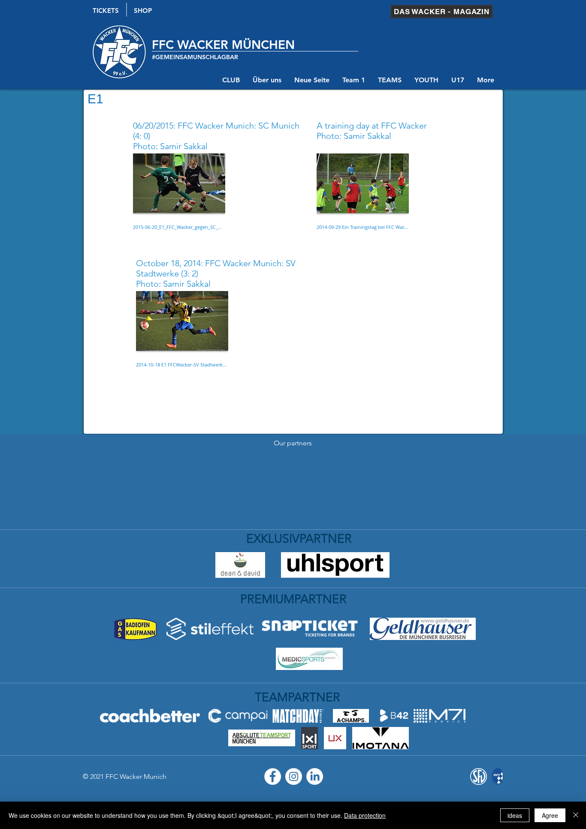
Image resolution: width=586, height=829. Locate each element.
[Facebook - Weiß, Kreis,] (272, 776)
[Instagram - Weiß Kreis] (293, 776)
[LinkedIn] (314, 776)
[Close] (576, 815)
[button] (179, 200)
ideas (514, 815)
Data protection (365, 815)
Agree (550, 815)
